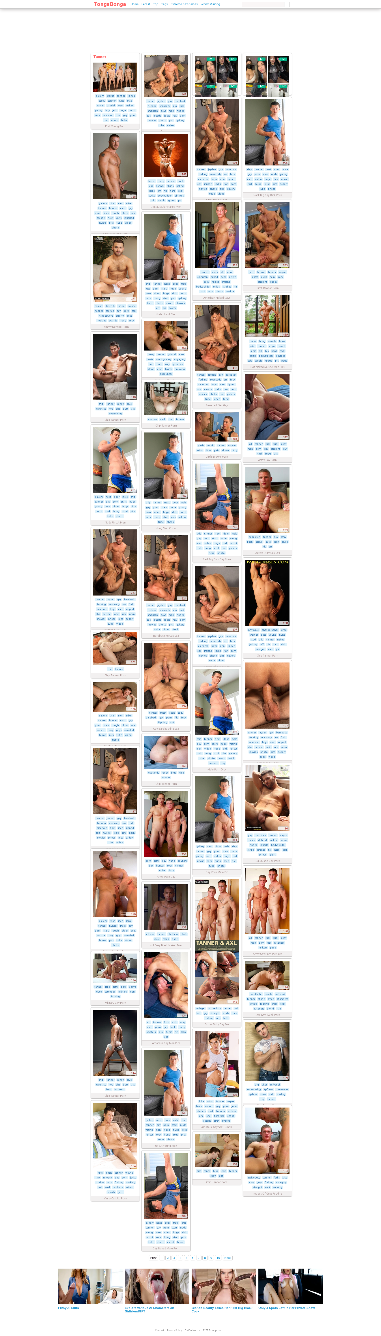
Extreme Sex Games (184, 4)
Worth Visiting (210, 4)
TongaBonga (110, 4)
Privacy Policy (174, 1330)
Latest (146, 4)
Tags (164, 4)
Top (155, 4)
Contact (159, 1330)
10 (218, 1258)
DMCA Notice (192, 1330)
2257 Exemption (212, 1330)
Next (227, 1258)
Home (135, 4)
